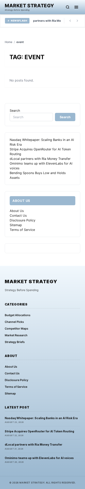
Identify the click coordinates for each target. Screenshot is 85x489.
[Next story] (77, 20)
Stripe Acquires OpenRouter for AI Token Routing (39, 431)
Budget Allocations (17, 315)
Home (8, 42)
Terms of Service (22, 230)
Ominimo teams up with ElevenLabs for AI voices (39, 458)
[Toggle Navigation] (76, 7)
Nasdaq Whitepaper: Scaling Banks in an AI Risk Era (41, 418)
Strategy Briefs (15, 342)
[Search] (67, 7)
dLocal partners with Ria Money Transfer (40, 159)
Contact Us (18, 215)
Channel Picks (14, 321)
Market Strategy (29, 5)
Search (15, 110)
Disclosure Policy (22, 220)
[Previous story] (70, 20)
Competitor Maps (16, 328)
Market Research (16, 335)
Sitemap (16, 225)
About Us (17, 211)
